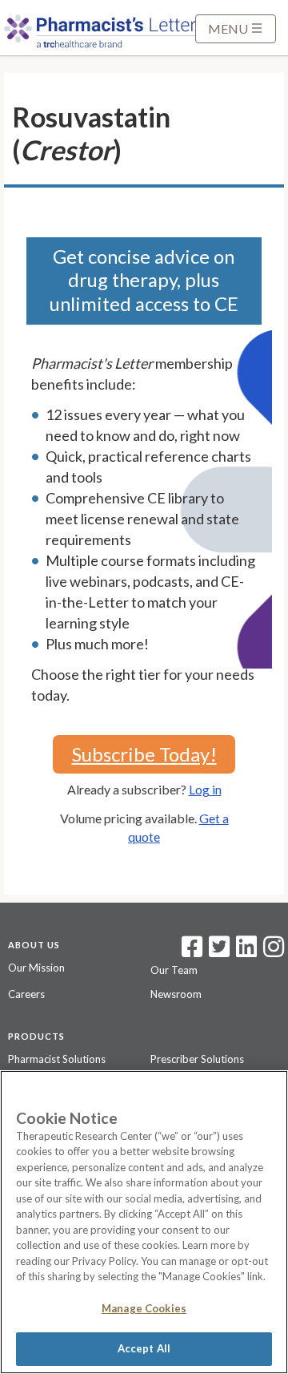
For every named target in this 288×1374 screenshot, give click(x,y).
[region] (144, 1222)
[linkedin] (246, 951)
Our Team (174, 970)
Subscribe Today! (144, 754)
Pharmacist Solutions (57, 1059)
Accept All (144, 1348)
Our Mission (36, 967)
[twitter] (217, 951)
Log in (205, 789)
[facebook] (192, 951)
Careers (26, 994)
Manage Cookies (144, 1308)
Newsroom (176, 994)
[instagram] (273, 951)
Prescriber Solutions (197, 1059)
